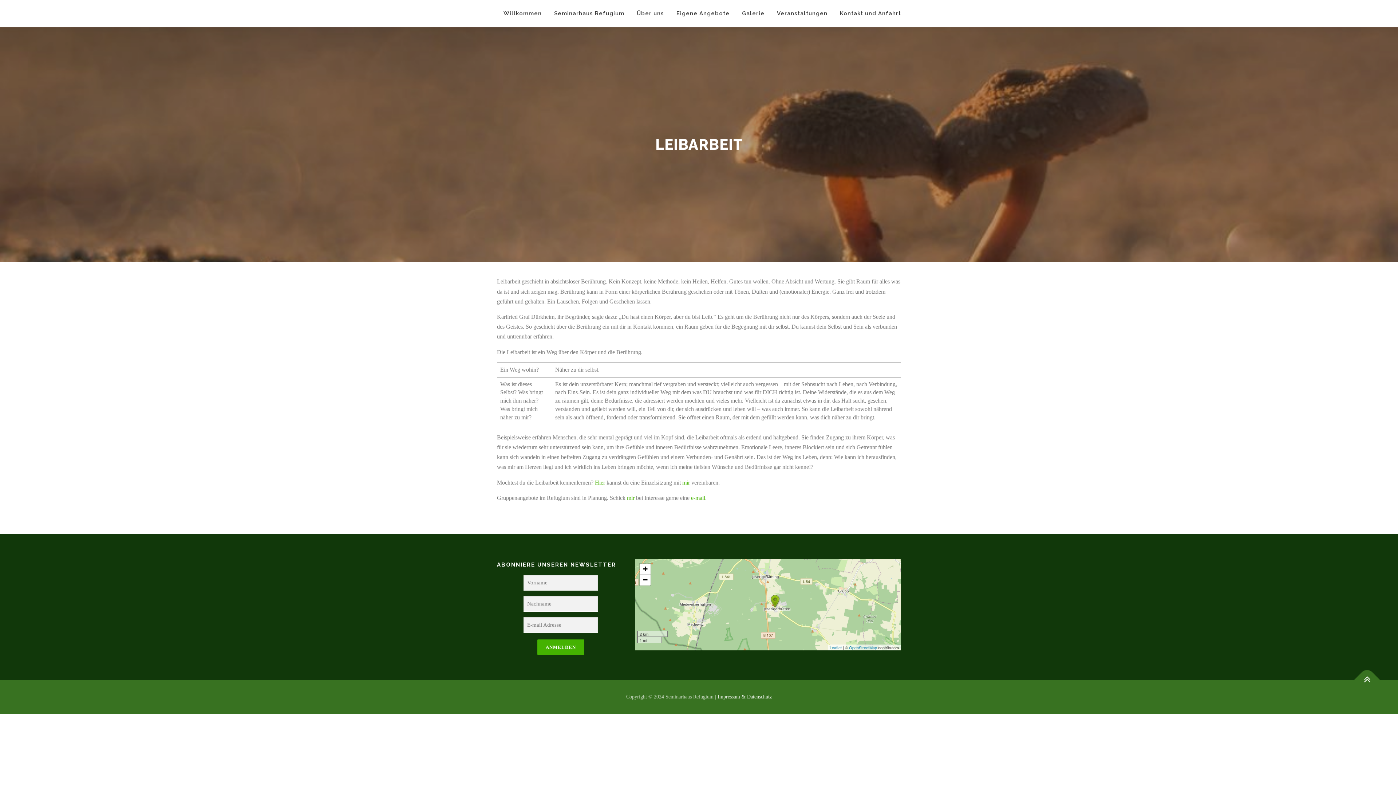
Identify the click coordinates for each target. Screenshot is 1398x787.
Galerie (753, 13)
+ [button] (645, 568)
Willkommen (522, 13)
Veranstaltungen (802, 13)
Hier (600, 482)
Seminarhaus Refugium (589, 13)
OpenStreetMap (863, 647)
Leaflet (836, 647)
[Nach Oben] (1367, 680)
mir (686, 482)
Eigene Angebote (703, 13)
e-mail (698, 498)
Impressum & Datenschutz (745, 697)
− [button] (645, 579)
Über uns (650, 13)
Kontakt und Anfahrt (870, 13)
